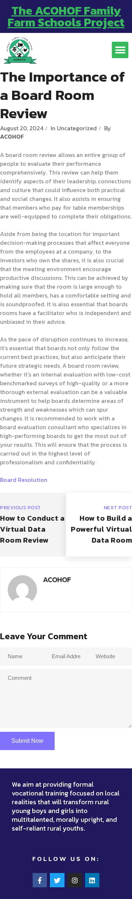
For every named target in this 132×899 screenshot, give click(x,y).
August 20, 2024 (21, 128)
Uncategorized (77, 128)
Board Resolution (23, 479)
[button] (120, 50)
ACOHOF (12, 136)
